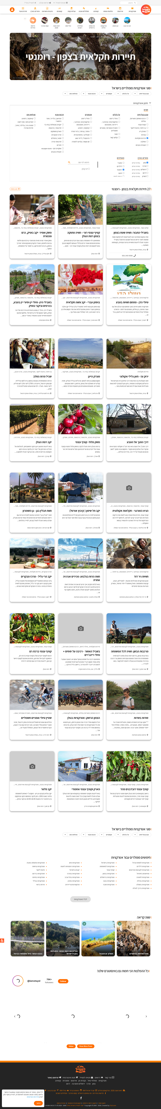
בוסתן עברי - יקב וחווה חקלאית (83, 302)
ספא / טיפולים (56, 138)
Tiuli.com (113, 1105)
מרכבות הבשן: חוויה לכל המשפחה (129, 651)
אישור (38, 1103)
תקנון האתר (101, 1103)
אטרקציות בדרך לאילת (141, 888)
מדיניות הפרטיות (33, 1097)
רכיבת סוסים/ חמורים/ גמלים (138, 119)
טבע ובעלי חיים (144, 94)
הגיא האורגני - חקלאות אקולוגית (130, 510)
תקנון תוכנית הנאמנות (74, 1103)
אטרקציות (102, 1080)
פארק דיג (142, 131)
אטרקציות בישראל (107, 862)
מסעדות (66, 1080)
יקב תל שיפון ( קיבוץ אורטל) (84, 510)
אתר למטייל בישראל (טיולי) (75, 1105)
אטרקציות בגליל (39, 881)
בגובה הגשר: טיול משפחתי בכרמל (28, 953)
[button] (25, 19)
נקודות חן (82, 1080)
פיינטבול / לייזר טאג (82, 138)
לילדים (119, 166)
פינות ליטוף (40, 870)
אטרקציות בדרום (38, 873)
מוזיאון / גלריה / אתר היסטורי (53, 119)
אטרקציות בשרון (74, 881)
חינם (120, 173)
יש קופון (85, 168)
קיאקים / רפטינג (83, 128)
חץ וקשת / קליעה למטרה (80, 141)
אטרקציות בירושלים (107, 877)
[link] (80, 1098)
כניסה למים (118, 176)
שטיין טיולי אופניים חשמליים (36, 718)
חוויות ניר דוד (141, 576)
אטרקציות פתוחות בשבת (36, 862)
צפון (144, 162)
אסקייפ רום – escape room (51, 148)
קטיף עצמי (142, 124)
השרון (144, 176)
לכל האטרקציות (80, 899)
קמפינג (58, 1080)
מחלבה (143, 141)
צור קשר (108, 1077)
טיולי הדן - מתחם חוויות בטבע (132, 302)
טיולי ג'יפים (114, 118)
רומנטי (119, 170)
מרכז (144, 166)
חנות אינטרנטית (69, 1077)
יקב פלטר (46, 789)
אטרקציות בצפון (108, 873)
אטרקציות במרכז (73, 873)
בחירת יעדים (136, 163)
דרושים (97, 1077)
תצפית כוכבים (141, 145)
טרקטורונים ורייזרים (72, 884)
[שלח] (68, 162)
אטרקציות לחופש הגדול (140, 862)
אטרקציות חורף (108, 884)
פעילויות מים (73, 94)
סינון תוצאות (141, 184)
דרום (144, 173)
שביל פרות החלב (42, 376)
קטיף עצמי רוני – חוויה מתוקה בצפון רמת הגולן (83, 234)
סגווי (116, 134)
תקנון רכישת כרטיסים (89, 1103)
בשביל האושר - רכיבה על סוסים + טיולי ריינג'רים (81, 653)
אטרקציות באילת (143, 881)
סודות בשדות (141, 718)
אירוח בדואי (40, 884)
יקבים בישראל (74, 870)
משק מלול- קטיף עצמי (87, 442)
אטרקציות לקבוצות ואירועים (116, 228)
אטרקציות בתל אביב (72, 877)
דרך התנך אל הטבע (137, 442)
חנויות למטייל (85, 1077)
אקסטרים (109, 94)
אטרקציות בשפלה (142, 884)
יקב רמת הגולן (44, 442)
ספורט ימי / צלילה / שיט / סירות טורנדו (24, 126)
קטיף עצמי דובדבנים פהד (134, 789)
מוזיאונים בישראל (143, 873)
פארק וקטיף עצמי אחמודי (86, 789)
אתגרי (120, 163)
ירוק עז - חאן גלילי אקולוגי (134, 376)
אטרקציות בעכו (108, 881)
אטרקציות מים (74, 862)
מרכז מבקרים (56, 135)
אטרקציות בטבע (134, 228)
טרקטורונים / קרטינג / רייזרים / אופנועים (110, 123)
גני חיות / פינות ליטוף (138, 128)
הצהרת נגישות (61, 1103)
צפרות (143, 135)
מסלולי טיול (92, 1080)
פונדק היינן (94, 376)
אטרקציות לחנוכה (142, 877)
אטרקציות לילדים (143, 866)
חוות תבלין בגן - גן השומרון (37, 510)
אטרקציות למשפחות (107, 866)
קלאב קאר (114, 137)
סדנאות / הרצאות (55, 128)
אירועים (74, 1080)
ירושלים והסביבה (78, 1083)
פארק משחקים (56, 131)
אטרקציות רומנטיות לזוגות (70, 866)
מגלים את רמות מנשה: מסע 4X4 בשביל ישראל (64, 952)
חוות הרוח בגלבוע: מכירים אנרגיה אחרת (81, 578)
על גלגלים (125, 94)
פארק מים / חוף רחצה (25, 122)
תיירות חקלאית (140, 138)
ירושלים (143, 169)
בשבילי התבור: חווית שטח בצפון (131, 232)
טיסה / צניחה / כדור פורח (80, 131)
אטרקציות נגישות (38, 866)
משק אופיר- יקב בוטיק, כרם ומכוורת (36, 234)
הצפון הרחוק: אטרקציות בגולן (83, 718)
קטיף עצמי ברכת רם (40, 651)
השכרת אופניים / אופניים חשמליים (109, 129)
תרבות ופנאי (92, 94)
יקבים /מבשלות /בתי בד (52, 124)
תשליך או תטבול (106, 953)
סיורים (59, 145)
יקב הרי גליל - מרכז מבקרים (36, 576)
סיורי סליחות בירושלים (138, 953)
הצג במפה (16, 184)
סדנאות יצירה (56, 141)
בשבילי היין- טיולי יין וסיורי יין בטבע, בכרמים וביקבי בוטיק (32, 304)
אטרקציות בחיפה (38, 877)
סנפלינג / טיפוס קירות (81, 135)
